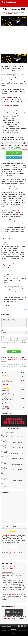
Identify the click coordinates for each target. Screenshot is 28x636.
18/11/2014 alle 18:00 (5, 244)
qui (19, 117)
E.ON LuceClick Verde (17, 447)
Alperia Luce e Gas (17, 480)
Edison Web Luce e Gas (17, 453)
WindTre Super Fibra (7, 381)
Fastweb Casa (5, 390)
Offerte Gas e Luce (7, 572)
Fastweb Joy (5, 97)
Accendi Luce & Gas (17, 485)
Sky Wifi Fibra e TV (6, 408)
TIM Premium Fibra (6, 385)
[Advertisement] (14, 40)
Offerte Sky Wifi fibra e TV (6, 407)
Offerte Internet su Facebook (25, 626)
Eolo (25, 5)
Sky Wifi (21, 5)
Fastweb (3, 5)
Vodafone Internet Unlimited (8, 394)
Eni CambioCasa (18, 580)
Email (3, 336)
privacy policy (17, 345)
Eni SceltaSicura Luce (17, 464)
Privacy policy (14, 629)
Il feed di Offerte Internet (19, 626)
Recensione (14, 157)
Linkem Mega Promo (7, 399)
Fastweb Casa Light (6, 377)
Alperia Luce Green (17, 442)
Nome (2, 330)
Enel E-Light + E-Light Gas (17, 469)
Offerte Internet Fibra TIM (6, 384)
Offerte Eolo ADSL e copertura (6, 402)
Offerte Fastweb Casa (6, 375)
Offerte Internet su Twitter (22, 626)
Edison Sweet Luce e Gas (17, 437)
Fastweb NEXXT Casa (14, 532)
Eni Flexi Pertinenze (17, 458)
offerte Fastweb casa (14, 552)
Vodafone (16, 5)
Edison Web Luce (17, 475)
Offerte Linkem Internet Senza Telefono (6, 398)
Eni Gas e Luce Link (13, 594)
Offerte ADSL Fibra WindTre (6, 380)
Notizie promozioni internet (11, 13)
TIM (12, 5)
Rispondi (24, 271)
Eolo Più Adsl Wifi (6, 403)
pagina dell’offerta (16, 212)
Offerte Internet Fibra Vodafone (6, 393)
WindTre (8, 5)
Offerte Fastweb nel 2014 (14, 9)
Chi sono (4, 626)
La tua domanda (5, 317)
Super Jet (17, 74)
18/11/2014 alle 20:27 (8, 276)
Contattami (9, 626)
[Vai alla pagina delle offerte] (14, 58)
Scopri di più (14, 153)
